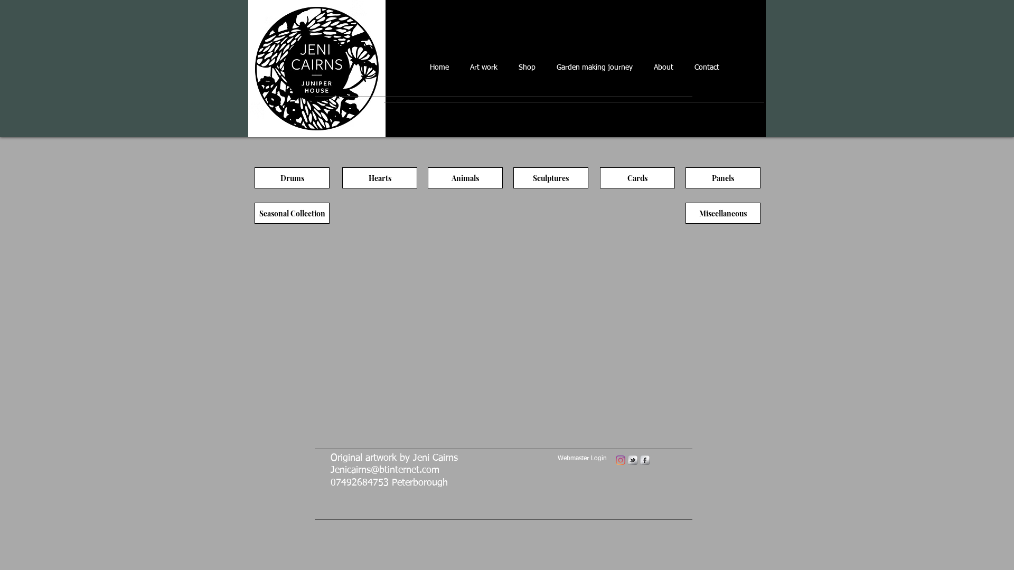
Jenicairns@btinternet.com (385, 470)
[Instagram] (620, 460)
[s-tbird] (632, 460)
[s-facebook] (645, 460)
